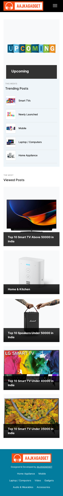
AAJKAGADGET (44, 467)
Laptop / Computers (30, 141)
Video (38, 480)
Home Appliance (28, 155)
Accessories (43, 487)
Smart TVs (25, 100)
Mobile (22, 128)
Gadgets (49, 480)
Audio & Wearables (23, 487)
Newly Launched (28, 114)
